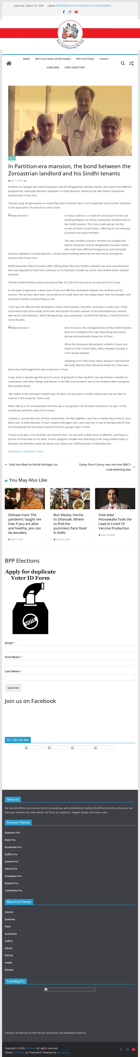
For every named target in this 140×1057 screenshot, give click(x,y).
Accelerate (11, 933)
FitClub (9, 955)
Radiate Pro (11, 883)
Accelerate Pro (13, 847)
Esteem (9, 969)
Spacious (10, 919)
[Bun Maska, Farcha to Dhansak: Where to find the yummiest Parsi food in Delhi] (70, 490)
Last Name (13, 671)
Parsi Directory (75, 67)
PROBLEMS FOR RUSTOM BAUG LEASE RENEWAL (83, 5)
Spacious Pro (12, 832)
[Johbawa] (9, 63)
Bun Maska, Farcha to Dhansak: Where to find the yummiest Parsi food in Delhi (69, 523)
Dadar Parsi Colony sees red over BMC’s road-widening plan (105, 467)
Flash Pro (10, 840)
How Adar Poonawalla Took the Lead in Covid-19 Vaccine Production (115, 521)
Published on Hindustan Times (25, 451)
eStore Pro (11, 868)
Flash (8, 926)
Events (104, 58)
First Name (13, 657)
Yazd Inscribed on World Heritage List (33, 464)
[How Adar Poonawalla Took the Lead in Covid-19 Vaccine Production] (115, 490)
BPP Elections (85, 58)
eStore (8, 948)
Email (10, 643)
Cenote (9, 912)
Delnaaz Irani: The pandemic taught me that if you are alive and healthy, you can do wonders (24, 523)
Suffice (9, 941)
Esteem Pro (11, 861)
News (26, 58)
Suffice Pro (11, 854)
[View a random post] (131, 63)
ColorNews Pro (13, 890)
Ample (8, 962)
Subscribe (53, 67)
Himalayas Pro (13, 876)
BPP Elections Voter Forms (53, 58)
